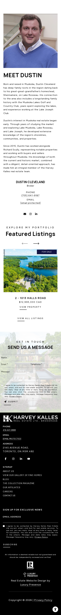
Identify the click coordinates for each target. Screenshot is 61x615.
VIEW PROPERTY (30, 307)
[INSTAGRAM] (30, 214)
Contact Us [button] (9, 495)
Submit (13, 401)
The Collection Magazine (19, 483)
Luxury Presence (30, 584)
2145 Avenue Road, (16, 447)
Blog (6, 479)
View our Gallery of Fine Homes (22, 475)
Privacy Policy (15, 396)
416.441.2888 (9, 430)
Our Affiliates (11, 487)
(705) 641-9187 (30, 195)
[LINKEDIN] (36, 214)
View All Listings (30, 318)
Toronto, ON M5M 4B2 (18, 451)
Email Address (12, 517)
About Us (8, 471)
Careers (8, 491)
